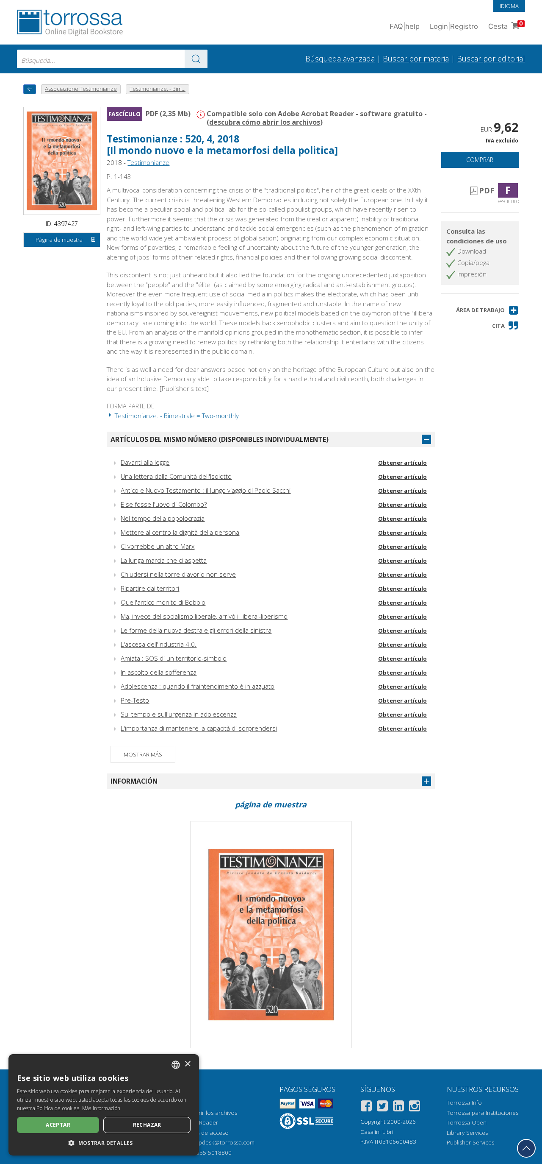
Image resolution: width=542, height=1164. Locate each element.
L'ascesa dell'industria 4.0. (158, 644)
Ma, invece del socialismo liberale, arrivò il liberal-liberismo (204, 616)
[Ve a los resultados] (196, 59)
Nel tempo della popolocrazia (163, 518)
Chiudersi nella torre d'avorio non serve (178, 574)
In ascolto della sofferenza (158, 672)
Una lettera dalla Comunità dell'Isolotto (176, 476)
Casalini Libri (376, 1132)
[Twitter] (382, 1107)
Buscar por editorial (491, 58)
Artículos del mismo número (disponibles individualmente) (220, 439)
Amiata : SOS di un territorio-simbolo (174, 658)
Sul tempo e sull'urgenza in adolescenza (179, 714)
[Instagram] (414, 1107)
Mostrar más (143, 754)
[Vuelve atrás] (29, 89)
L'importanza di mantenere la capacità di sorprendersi (199, 728)
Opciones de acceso (201, 1132)
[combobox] (112, 59)
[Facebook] (366, 1107)
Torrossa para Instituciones (482, 1113)
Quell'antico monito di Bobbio (163, 602)
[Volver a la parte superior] (526, 1148)
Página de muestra (59, 239)
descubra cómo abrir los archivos (264, 122)
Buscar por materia (416, 58)
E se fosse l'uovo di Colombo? (164, 504)
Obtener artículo (402, 462)
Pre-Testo (135, 700)
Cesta (505, 25)
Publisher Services (470, 1142)
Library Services (467, 1132)
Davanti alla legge (145, 462)
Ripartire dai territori (150, 588)
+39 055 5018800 (208, 1152)
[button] (487, 310)
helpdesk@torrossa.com (222, 1142)
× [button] (187, 1064)
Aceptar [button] (58, 1124)
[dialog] (103, 1105)
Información (134, 781)
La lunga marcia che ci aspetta (164, 560)
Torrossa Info (464, 1102)
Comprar (479, 160)
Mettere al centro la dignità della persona (180, 532)
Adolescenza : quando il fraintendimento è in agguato (197, 686)
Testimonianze (148, 162)
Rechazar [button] (147, 1124)
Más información (101, 1108)
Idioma (509, 6)
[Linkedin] (398, 1107)
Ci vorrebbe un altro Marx (157, 546)
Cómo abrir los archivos (205, 1113)
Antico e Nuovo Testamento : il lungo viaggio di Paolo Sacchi (205, 490)
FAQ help (405, 26)
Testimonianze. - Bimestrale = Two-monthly (176, 415)
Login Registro (454, 26)
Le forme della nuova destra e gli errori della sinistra (196, 630)
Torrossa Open (467, 1122)
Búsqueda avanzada (340, 58)
